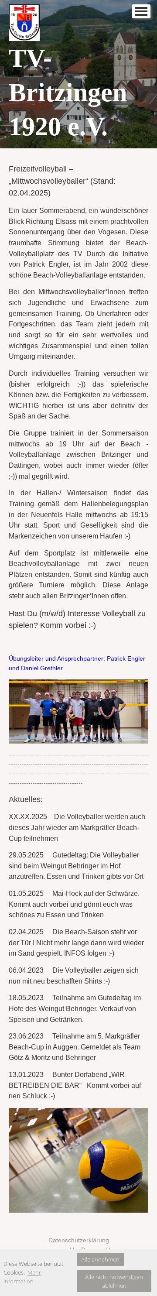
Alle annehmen (100, 1259)
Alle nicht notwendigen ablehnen (114, 1281)
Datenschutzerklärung (78, 1240)
